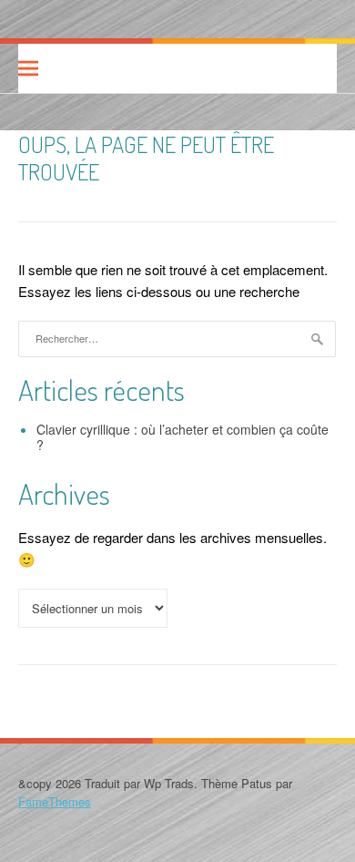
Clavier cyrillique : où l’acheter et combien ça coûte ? (182, 437)
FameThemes (54, 801)
